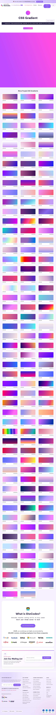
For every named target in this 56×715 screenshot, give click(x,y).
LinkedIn (12, 711)
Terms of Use (48, 681)
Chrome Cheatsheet (36, 686)
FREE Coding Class (26, 679)
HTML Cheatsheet (36, 679)
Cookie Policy (48, 682)
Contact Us (48, 689)
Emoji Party (24, 700)
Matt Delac (4, 690)
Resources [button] (40, 5)
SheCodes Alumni (26, 692)
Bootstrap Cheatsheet (37, 687)
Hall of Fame (25, 694)
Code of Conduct (49, 684)
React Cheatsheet (36, 689)
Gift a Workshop (25, 697)
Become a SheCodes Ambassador (26, 703)
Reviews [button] (35, 5)
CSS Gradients (35, 695)
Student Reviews (25, 681)
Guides (24, 684)
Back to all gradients (28, 28)
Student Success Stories (27, 682)
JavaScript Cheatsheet (37, 682)
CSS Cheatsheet (36, 681)
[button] (17, 5)
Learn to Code (47, 6)
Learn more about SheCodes (28, 625)
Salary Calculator (25, 686)
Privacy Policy (48, 679)
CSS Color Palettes (36, 694)
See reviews (39, 1)
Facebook (20, 711)
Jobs (47, 692)
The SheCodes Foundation (49, 696)
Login (53, 5)
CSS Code (4, 100)
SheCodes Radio (26, 695)
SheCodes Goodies (26, 698)
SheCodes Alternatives (27, 687)
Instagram (6, 711)
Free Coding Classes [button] (28, 5)
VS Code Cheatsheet (37, 684)
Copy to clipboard (50, 20)
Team (47, 694)
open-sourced (13, 690)
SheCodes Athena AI (36, 698)
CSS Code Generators (37, 697)
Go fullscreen (15, 100)
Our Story (48, 690)
